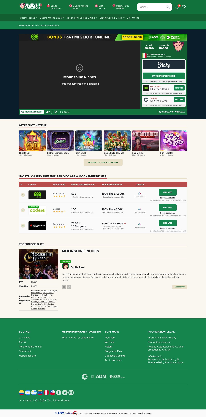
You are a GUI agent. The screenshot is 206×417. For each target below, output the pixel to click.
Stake (33, 304)
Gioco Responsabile (159, 342)
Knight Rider (138, 153)
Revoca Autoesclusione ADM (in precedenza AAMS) (166, 348)
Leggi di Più (180, 287)
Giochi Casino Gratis (111, 17)
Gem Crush (80, 153)
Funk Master (166, 153)
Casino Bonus (27, 17)
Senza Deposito (56, 7)
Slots (36, 25)
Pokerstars (35, 290)
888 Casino (49, 304)
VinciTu (40, 304)
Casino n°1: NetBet (122, 7)
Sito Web (179, 88)
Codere (34, 308)
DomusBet (52, 299)
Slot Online (133, 17)
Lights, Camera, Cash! (58, 153)
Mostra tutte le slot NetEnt (103, 162)
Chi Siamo (24, 337)
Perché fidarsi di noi (30, 346)
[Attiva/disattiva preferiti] (184, 7)
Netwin (34, 302)
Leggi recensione (167, 197)
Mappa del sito (27, 355)
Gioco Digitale (37, 306)
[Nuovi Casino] (31, 7)
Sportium (35, 299)
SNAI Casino (48, 293)
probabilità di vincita (142, 413)
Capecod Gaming (115, 355)
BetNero (43, 299)
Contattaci (25, 351)
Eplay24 (51, 302)
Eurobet (54, 306)
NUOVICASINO (25, 25)
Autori (22, 342)
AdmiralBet (35, 297)
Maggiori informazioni (163, 76)
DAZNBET (42, 302)
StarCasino (36, 295)
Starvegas (45, 297)
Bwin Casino (46, 295)
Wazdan (109, 342)
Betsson (44, 290)
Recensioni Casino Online (81, 17)
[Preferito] (55, 112)
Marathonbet (36, 293)
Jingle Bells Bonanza (114, 153)
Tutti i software (113, 360)
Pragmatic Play (113, 351)
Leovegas (53, 290)
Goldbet (41, 308)
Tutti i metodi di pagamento (78, 337)
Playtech (110, 337)
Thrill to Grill (24, 153)
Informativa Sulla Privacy (162, 337)
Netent (109, 346)
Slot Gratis (102, 7)
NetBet (47, 306)
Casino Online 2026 (80, 7)
